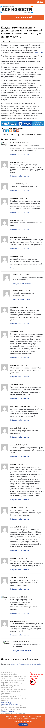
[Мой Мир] (14, 130)
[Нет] (42, 721)
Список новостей (23, 17)
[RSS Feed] (3, 2)
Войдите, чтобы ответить (19, 154)
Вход (40, 2)
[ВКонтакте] (4, 130)
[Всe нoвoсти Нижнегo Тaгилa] (17, 14)
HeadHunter (38, 52)
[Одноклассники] (10, 130)
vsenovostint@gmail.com (9, 704)
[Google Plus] (17, 130)
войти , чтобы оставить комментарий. (26, 664)
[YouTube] (6, 2)
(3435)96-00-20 (6, 702)
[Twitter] (7, 130)
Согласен (23, 724)
